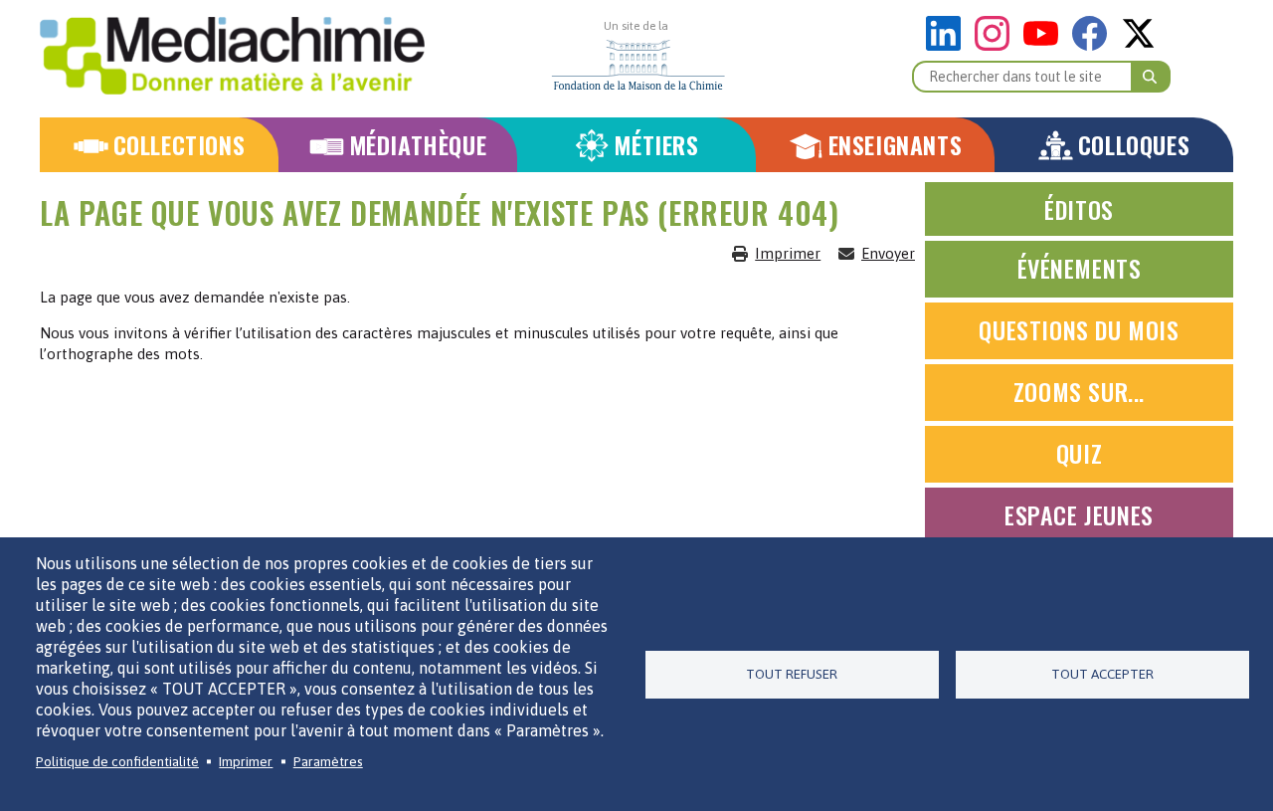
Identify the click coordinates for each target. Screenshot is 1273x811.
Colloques (1133, 144)
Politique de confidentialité (117, 761)
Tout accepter (1102, 674)
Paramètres (328, 761)
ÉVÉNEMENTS (1079, 268)
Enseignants (895, 144)
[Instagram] (997, 45)
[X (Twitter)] (1138, 45)
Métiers (656, 144)
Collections (179, 144)
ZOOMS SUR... (1079, 391)
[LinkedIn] (948, 45)
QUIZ (1079, 453)
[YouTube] (1045, 45)
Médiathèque (418, 144)
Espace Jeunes (1079, 514)
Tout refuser (791, 674)
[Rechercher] (1151, 77)
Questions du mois (1079, 329)
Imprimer (787, 253)
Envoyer (888, 253)
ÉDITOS (1079, 209)
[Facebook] (1094, 45)
